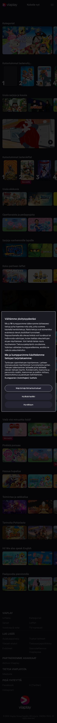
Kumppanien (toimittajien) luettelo (21, 378)
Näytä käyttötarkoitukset (28, 388)
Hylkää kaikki (28, 396)
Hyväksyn (28, 405)
